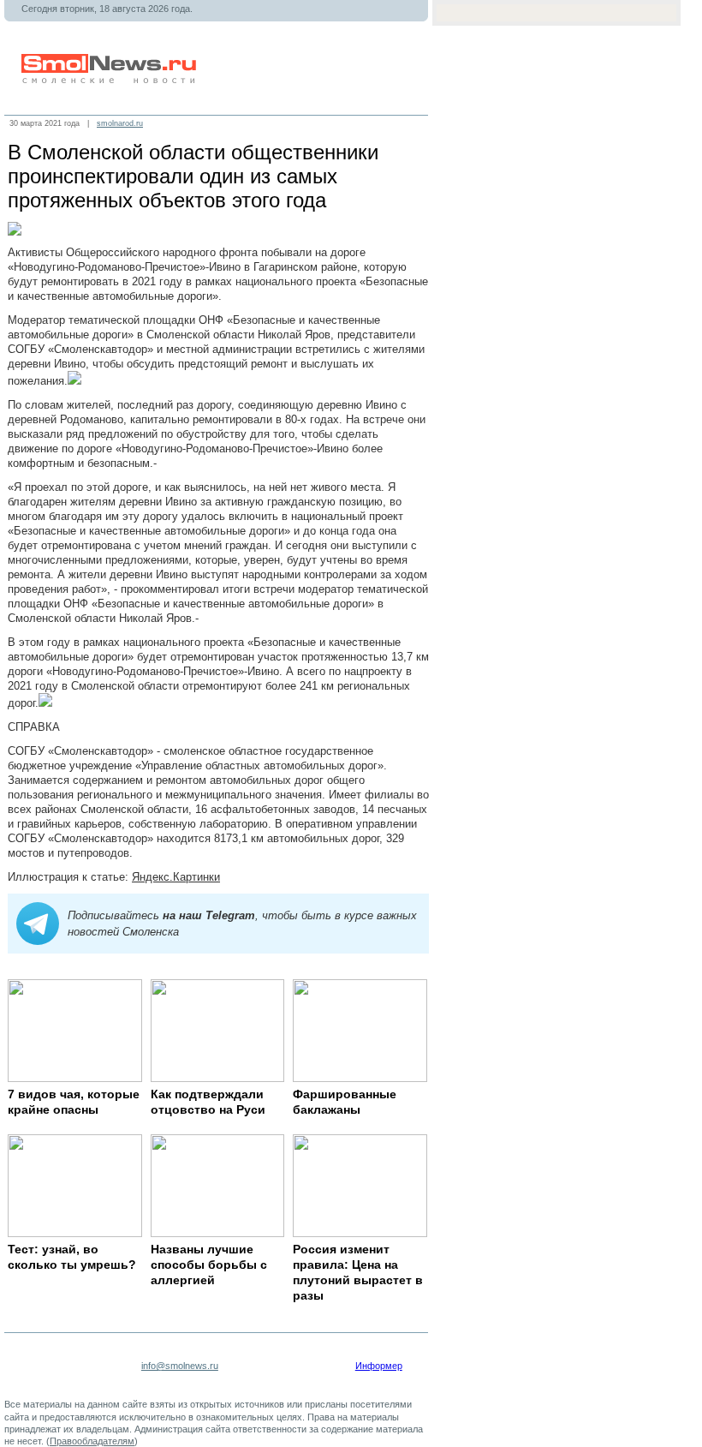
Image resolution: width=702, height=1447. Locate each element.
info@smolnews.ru (179, 1365)
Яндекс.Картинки (176, 876)
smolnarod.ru (120, 123)
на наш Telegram (209, 915)
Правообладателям (92, 1441)
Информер (378, 1365)
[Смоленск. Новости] (110, 80)
